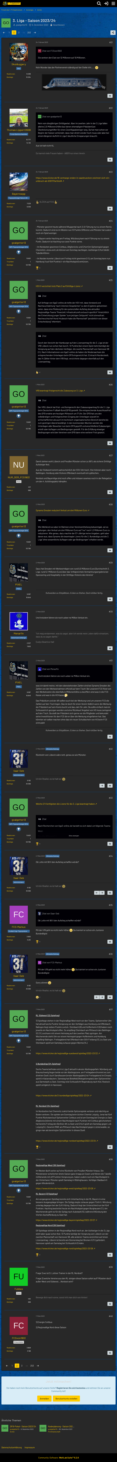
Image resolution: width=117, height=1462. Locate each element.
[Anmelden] (106, 3)
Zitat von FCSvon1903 (52, 51)
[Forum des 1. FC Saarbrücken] (11, 3)
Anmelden (44, 1398)
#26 (111, 384)
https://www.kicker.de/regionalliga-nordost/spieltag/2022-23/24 (66, 1140)
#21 (111, 42)
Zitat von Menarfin (50, 669)
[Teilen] (113, 32)
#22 (111, 108)
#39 (111, 1267)
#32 (111, 749)
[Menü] (113, 3)
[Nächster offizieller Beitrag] (102, 786)
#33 (111, 798)
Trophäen (10, 262)
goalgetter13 (14, 1429)
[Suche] (99, 3)
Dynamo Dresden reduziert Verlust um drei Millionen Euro (61, 510)
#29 (111, 562)
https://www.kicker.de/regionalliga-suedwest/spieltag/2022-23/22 (67, 1053)
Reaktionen (11, 74)
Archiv (12, 1432)
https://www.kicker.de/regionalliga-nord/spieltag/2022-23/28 (64, 1248)
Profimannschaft (54, 1432)
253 (29, 32)
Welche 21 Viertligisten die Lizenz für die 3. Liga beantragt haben (65, 804)
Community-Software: (58, 1457)
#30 (111, 611)
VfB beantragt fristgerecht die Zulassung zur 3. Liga (59, 390)
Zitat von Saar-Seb (50, 913)
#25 (111, 280)
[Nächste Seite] (34, 32)
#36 (111, 954)
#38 (111, 1159)
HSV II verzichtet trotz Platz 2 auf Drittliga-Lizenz (58, 286)
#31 (111, 660)
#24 (111, 221)
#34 (111, 856)
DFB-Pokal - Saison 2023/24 (23, 1426)
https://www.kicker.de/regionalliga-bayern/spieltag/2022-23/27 (65, 1220)
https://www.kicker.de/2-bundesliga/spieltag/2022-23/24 (62, 1095)
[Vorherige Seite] (4, 32)
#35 (111, 905)
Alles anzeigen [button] (74, 836)
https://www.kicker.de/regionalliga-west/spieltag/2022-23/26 (64, 1188)
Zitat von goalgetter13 (52, 116)
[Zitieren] (110, 96)
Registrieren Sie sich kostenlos (71, 1388)
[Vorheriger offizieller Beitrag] (96, 893)
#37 (111, 1009)
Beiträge (10, 77)
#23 (111, 172)
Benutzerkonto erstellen (66, 1398)
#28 (111, 504)
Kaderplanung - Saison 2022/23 (62, 1426)
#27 (111, 455)
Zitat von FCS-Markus (52, 962)
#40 (111, 1316)
